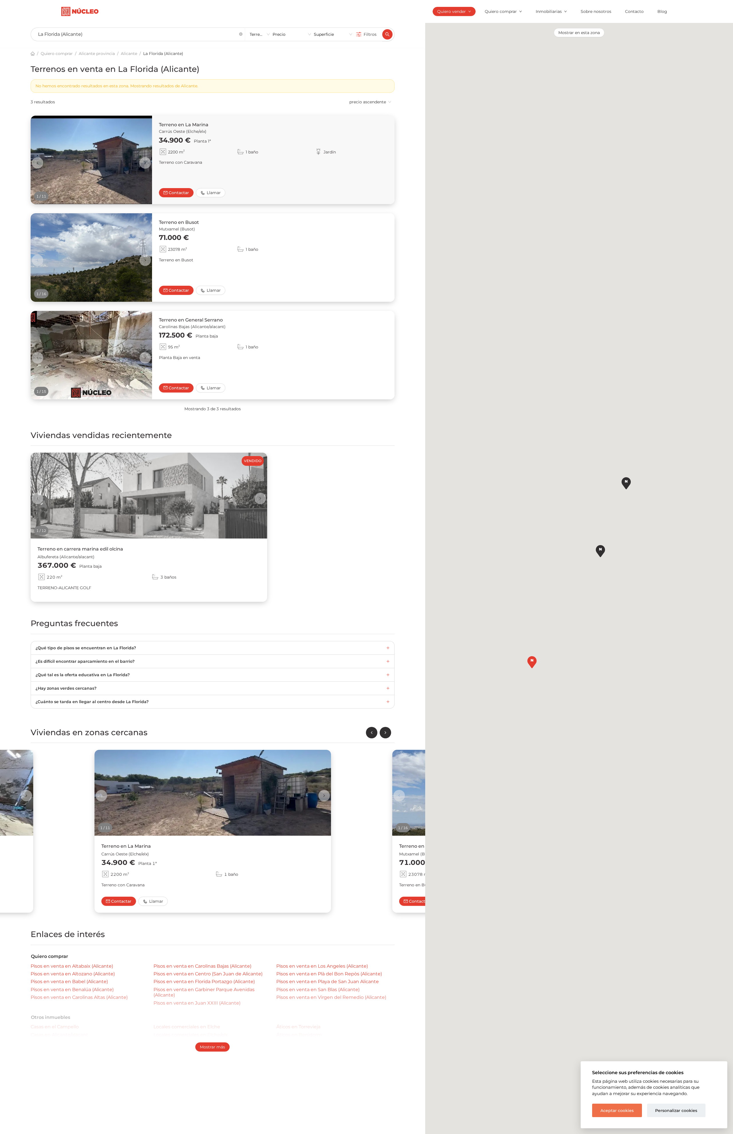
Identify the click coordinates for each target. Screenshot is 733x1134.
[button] (241, 34)
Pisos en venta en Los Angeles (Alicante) (322, 966)
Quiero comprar (501, 11)
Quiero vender (451, 11)
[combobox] (135, 34)
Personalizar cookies (676, 1110)
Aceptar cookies (617, 1110)
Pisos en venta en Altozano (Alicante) (73, 974)
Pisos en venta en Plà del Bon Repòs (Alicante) (329, 974)
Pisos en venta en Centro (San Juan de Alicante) (208, 974)
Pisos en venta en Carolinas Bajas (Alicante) (202, 966)
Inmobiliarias (549, 11)
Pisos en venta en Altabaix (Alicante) (72, 966)
